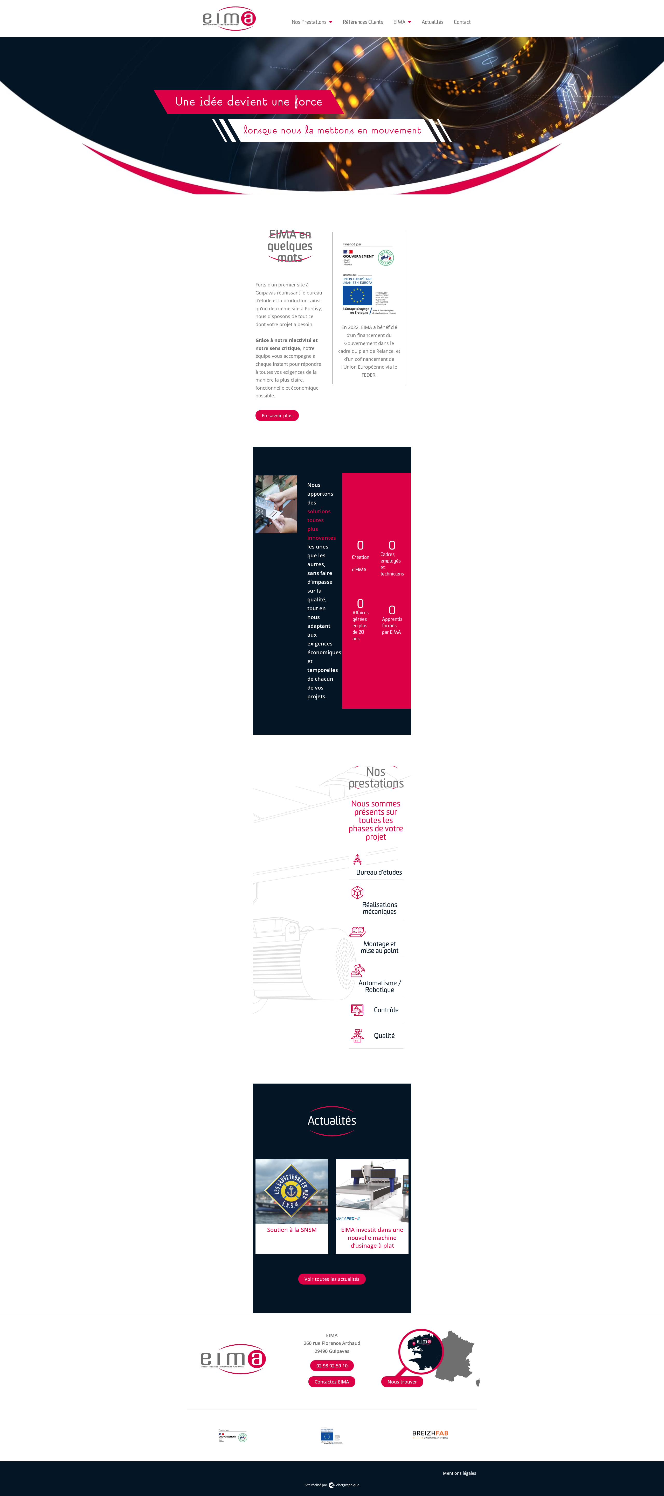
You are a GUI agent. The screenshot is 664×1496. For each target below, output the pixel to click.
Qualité (384, 1035)
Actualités (433, 22)
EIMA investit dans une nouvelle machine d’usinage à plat (372, 1237)
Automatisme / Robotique (379, 986)
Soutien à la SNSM (292, 1229)
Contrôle (386, 1010)
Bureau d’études (379, 872)
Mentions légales (460, 1473)
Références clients (363, 22)
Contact (462, 22)
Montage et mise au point (380, 947)
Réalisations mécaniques (379, 908)
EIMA (399, 22)
